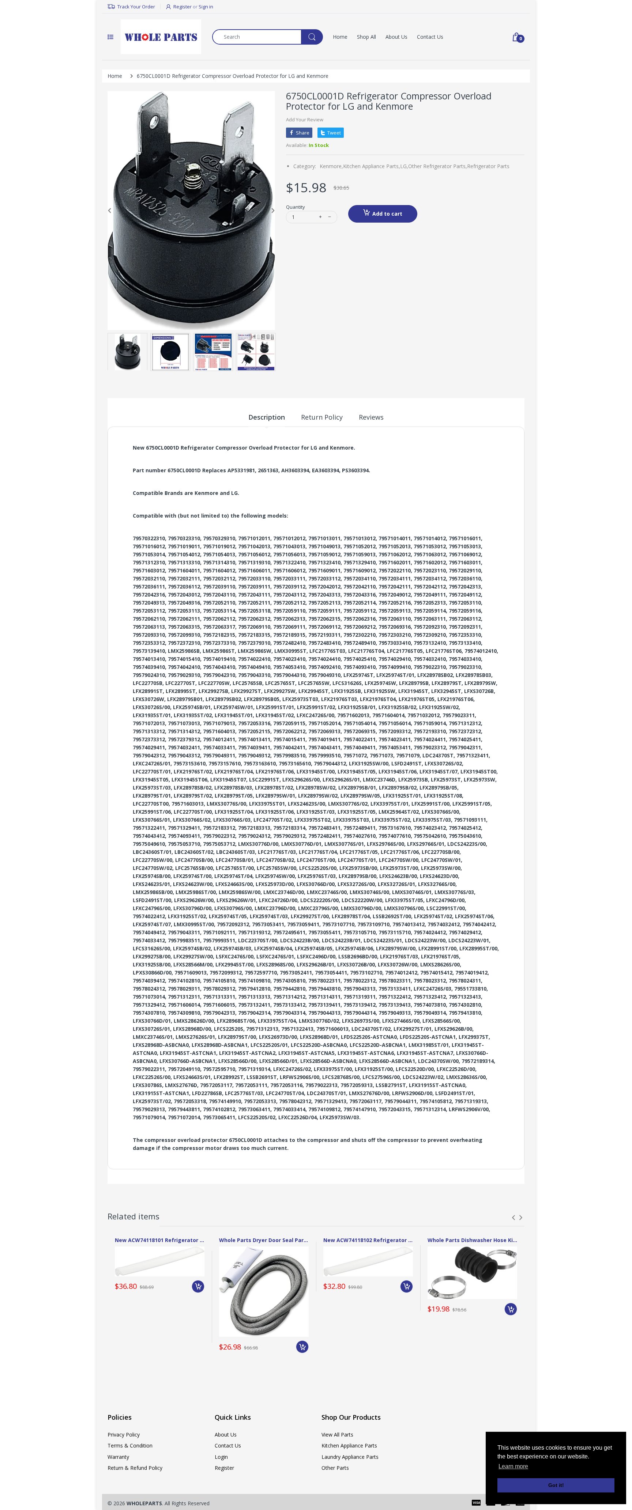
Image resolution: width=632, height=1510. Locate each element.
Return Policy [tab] (322, 417)
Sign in (206, 6)
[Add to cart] (198, 1286)
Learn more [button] (513, 1466)
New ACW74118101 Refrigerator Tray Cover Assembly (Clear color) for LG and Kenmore (159, 1240)
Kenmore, (331, 166)
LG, (404, 166)
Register (182, 6)
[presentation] (513, 1217)
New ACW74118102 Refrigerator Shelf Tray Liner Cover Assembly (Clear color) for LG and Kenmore (368, 1240)
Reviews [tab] (371, 417)
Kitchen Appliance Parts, (371, 166)
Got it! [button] (556, 1485)
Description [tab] (266, 417)
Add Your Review (304, 119)
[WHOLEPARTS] (161, 36)
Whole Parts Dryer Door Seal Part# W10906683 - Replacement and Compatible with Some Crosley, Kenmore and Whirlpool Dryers (264, 1240)
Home (115, 75)
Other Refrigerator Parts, (437, 166)
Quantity (295, 207)
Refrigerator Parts (488, 166)
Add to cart (387, 213)
